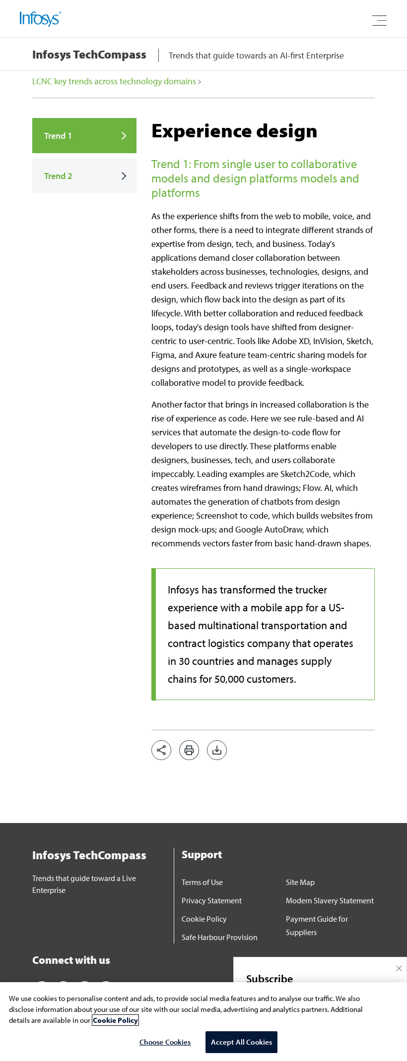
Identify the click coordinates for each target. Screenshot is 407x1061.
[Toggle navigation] (379, 21)
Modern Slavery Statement (330, 900)
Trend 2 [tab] (58, 175)
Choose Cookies (165, 1042)
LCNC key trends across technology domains (115, 81)
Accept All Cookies (241, 1042)
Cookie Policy (204, 919)
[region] (203, 1021)
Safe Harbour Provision (220, 937)
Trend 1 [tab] (58, 135)
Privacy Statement (212, 900)
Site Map (300, 882)
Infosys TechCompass (89, 54)
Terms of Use (202, 882)
